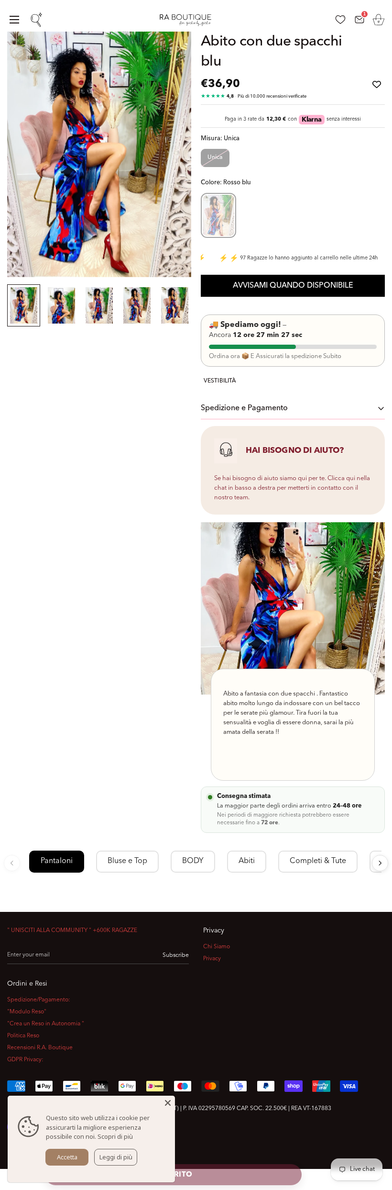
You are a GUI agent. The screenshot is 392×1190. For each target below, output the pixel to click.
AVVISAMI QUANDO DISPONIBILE (293, 286)
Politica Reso (23, 1036)
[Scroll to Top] (373, 1138)
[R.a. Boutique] (189, 20)
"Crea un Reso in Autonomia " (45, 1024)
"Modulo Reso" (26, 1012)
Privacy (212, 959)
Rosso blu (218, 215)
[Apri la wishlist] (340, 19)
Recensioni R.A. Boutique (40, 1048)
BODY (193, 861)
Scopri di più (115, 1136)
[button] (378, 19)
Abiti (247, 861)
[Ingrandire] (171, 52)
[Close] (168, 1103)
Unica (215, 157)
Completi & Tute (318, 861)
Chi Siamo (216, 947)
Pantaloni (57, 861)
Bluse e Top (127, 861)
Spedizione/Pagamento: (38, 1000)
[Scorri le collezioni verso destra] (380, 863)
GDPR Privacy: (25, 1060)
